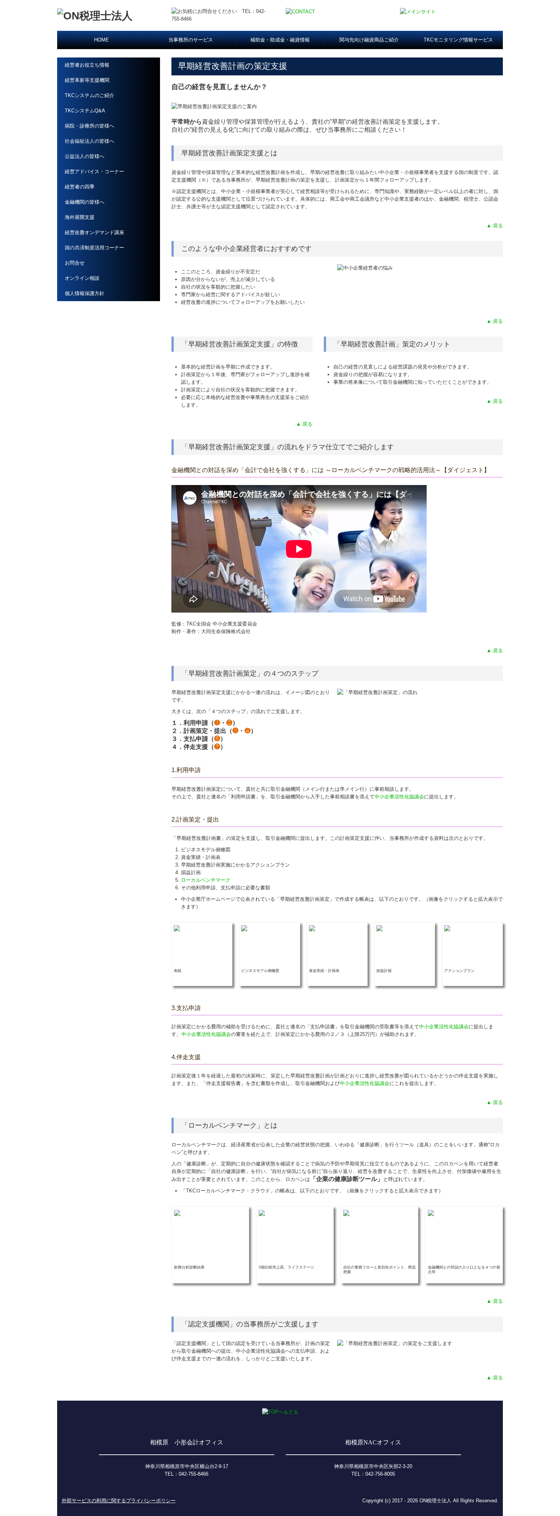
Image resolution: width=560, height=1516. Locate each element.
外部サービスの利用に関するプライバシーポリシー (119, 1500)
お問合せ (75, 263)
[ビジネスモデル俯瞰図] (244, 928)
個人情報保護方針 (84, 293)
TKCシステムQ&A (85, 110)
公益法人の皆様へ (84, 156)
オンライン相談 (82, 278)
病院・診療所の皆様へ (89, 126)
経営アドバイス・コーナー (94, 171)
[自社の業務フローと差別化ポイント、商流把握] (346, 1212)
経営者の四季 (79, 187)
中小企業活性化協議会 (399, 796)
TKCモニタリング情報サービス (458, 40)
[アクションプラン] (447, 928)
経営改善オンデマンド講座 (94, 232)
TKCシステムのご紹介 (89, 95)
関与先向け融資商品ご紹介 (369, 40)
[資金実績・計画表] (312, 928)
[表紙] (177, 928)
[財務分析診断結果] (177, 1212)
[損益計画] (379, 928)
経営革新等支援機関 (87, 80)
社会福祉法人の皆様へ (89, 141)
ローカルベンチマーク (205, 880)
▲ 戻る (494, 225)
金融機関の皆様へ (84, 202)
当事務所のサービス (190, 40)
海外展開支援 (79, 217)
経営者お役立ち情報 (87, 65)
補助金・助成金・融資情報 (280, 40)
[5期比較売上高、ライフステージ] (262, 1212)
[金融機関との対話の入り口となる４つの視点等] (431, 1212)
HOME (101, 40)
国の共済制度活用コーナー (94, 248)
